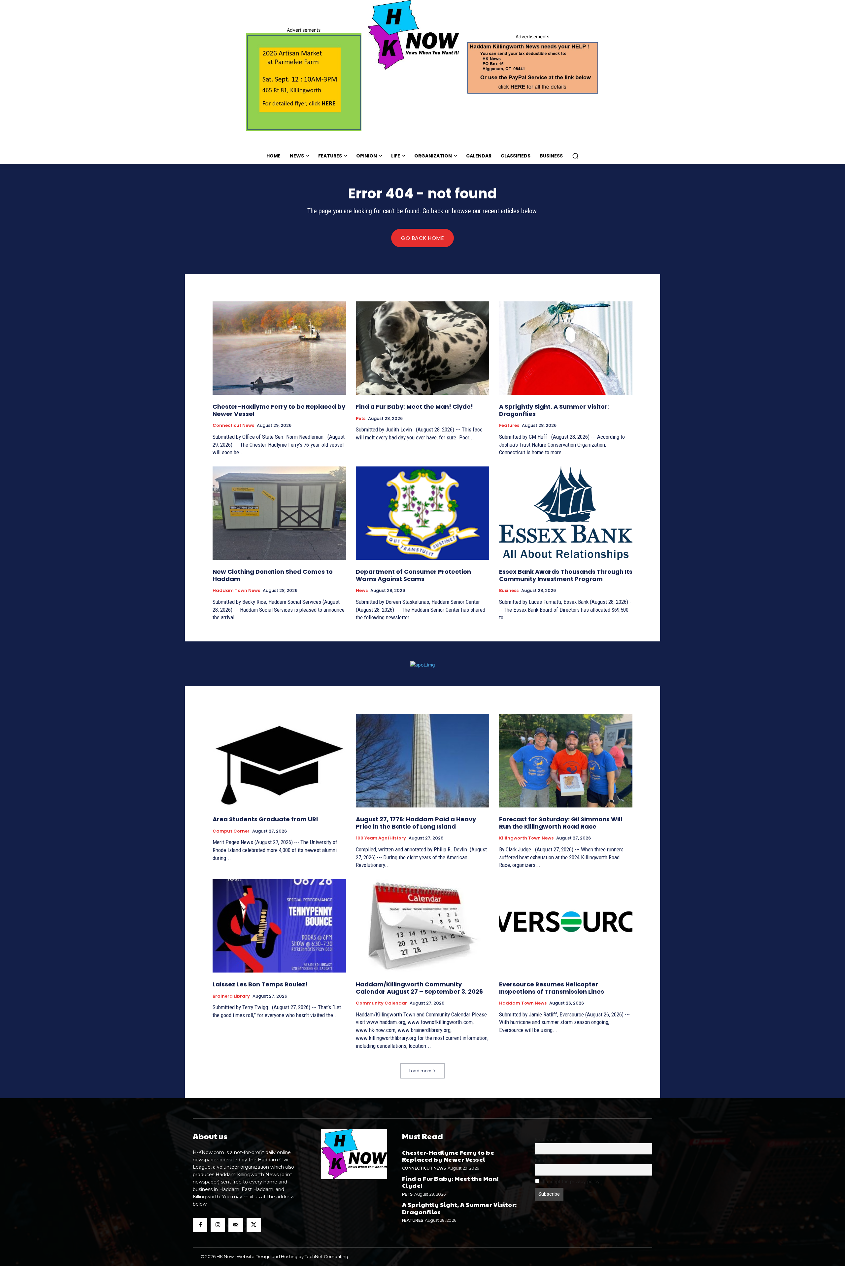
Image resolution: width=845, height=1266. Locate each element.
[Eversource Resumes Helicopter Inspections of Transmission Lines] (565, 926)
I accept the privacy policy (571, 1181)
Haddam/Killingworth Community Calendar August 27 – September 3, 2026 (419, 988)
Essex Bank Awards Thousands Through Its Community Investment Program (565, 575)
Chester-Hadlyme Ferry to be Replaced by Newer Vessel (279, 410)
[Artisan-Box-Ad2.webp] (303, 82)
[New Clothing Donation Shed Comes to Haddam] (279, 513)
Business (509, 590)
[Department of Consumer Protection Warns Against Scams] (422, 513)
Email (540, 1160)
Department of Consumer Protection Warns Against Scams (413, 575)
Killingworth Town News (526, 838)
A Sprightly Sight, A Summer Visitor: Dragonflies (554, 410)
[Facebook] (200, 1225)
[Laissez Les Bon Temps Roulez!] (279, 926)
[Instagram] (218, 1225)
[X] (254, 1225)
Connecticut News (233, 425)
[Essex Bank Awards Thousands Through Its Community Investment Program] (565, 513)
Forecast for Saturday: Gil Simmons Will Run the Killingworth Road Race (560, 823)
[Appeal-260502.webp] (532, 67)
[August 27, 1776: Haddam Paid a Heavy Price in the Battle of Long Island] (422, 760)
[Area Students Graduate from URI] (279, 760)
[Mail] (235, 1225)
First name (546, 1139)
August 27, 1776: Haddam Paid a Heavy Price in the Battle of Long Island (416, 823)
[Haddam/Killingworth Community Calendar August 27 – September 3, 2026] (422, 926)
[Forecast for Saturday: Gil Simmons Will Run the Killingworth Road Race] (565, 760)
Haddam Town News (236, 590)
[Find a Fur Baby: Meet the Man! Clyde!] (422, 348)
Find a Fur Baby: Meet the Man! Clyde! (414, 406)
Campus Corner (231, 831)
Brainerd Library (231, 996)
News (362, 590)
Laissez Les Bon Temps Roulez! (260, 984)
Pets (360, 418)
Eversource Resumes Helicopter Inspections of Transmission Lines (551, 988)
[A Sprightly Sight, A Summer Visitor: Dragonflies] (565, 348)
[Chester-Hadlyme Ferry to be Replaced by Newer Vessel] (279, 348)
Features (509, 425)
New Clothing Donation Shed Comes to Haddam (273, 575)
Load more (420, 1071)
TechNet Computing (326, 1256)
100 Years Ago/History (381, 838)
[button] (575, 156)
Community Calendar (381, 1003)
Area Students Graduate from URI (265, 819)
